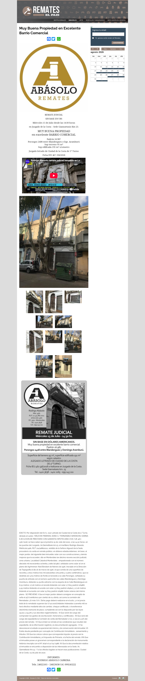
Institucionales (60, 20)
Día (121, 49)
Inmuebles (73, 20)
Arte (81, 20)
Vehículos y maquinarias (95, 20)
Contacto (114, 678)
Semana (113, 49)
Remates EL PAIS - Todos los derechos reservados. (44, 678)
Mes (105, 49)
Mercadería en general (117, 20)
